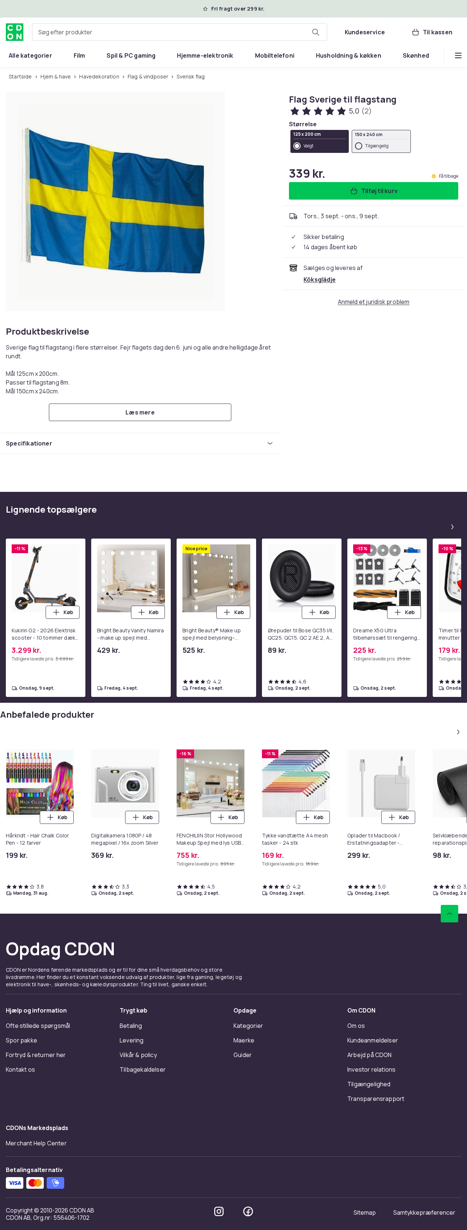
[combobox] (179, 32)
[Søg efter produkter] (315, 32)
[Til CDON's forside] (14, 32)
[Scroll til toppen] (449, 913)
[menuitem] (30, 55)
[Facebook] (248, 1211)
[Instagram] (219, 1211)
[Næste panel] (452, 527)
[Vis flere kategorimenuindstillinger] (458, 55)
